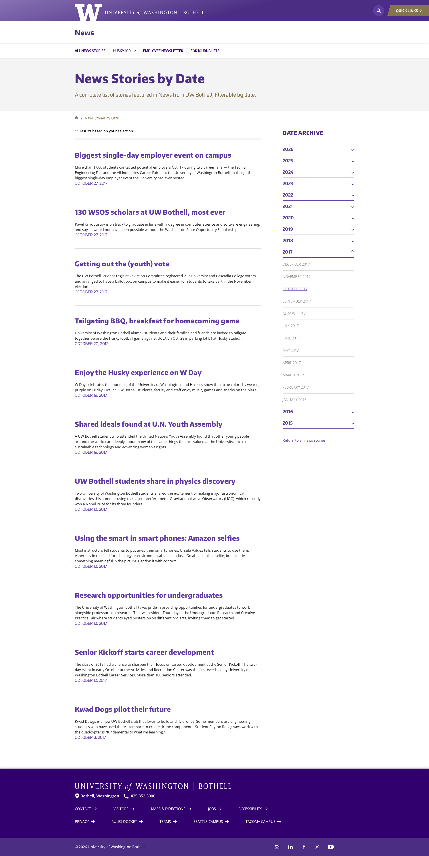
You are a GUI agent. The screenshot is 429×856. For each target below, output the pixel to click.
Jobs (212, 808)
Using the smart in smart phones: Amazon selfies (157, 538)
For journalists (205, 51)
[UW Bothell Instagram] (277, 846)
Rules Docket (124, 821)
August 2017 (294, 313)
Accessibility (250, 808)
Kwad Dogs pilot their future (123, 709)
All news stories (90, 51)
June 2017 (291, 338)
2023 (288, 183)
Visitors (121, 808)
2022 (288, 194)
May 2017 (291, 350)
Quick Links (407, 10)
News (84, 32)
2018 (288, 240)
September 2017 (297, 301)
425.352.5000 (143, 796)
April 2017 (292, 362)
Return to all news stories (304, 440)
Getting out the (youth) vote (122, 263)
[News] (76, 118)
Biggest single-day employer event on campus (153, 155)
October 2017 (295, 288)
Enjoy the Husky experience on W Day (138, 372)
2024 (288, 172)
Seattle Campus (208, 821)
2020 (288, 217)
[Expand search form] (378, 10)
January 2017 (294, 399)
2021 (288, 206)
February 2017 (296, 387)
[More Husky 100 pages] (134, 50)
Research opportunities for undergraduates (149, 595)
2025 (288, 160)
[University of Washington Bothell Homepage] (206, 786)
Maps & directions (168, 808)
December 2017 (296, 264)
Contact (83, 808)
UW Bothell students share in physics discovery (155, 481)
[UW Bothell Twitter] (317, 846)
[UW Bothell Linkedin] (290, 846)
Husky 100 (122, 51)
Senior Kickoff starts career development (144, 652)
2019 (288, 229)
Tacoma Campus (260, 821)
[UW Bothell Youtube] (330, 846)
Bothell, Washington (99, 796)
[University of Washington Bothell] (139, 13)
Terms (165, 821)
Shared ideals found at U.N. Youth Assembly (149, 424)
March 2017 (293, 375)
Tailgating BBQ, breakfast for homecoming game (157, 320)
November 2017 (297, 276)
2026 (288, 149)
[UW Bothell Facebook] (303, 846)
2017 (287, 251)
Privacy (82, 821)
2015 (288, 423)
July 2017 (291, 325)
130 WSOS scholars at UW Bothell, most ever (150, 212)
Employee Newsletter (163, 51)
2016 (288, 411)
